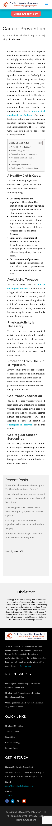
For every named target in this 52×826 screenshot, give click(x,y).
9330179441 (10, 795)
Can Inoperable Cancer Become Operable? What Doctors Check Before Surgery (24, 524)
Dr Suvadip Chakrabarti (17, 35)
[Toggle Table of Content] (39, 143)
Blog (5, 39)
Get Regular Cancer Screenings (24, 168)
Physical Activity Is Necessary (24, 154)
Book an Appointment (26, 13)
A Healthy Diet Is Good (21, 147)
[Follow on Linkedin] (12, 801)
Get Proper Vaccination (21, 164)
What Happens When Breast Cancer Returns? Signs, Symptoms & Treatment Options (24, 511)
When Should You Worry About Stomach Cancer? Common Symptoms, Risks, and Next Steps (25, 498)
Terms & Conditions (26, 820)
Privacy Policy (36, 816)
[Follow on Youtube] (24, 801)
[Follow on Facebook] (7, 801)
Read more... (25, 666)
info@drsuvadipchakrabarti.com (19, 786)
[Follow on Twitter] (18, 801)
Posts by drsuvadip (14, 551)
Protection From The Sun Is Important (22, 159)
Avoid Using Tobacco (20, 150)
